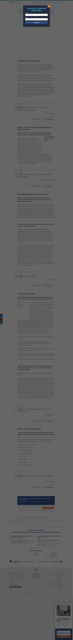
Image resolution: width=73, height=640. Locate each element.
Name (26, 12)
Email (26, 17)
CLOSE (49, 6)
